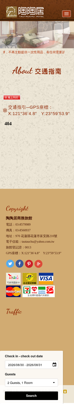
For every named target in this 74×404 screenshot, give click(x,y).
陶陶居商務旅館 (19, 218)
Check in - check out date (24, 356)
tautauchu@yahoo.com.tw (38, 241)
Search (31, 395)
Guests (10, 374)
